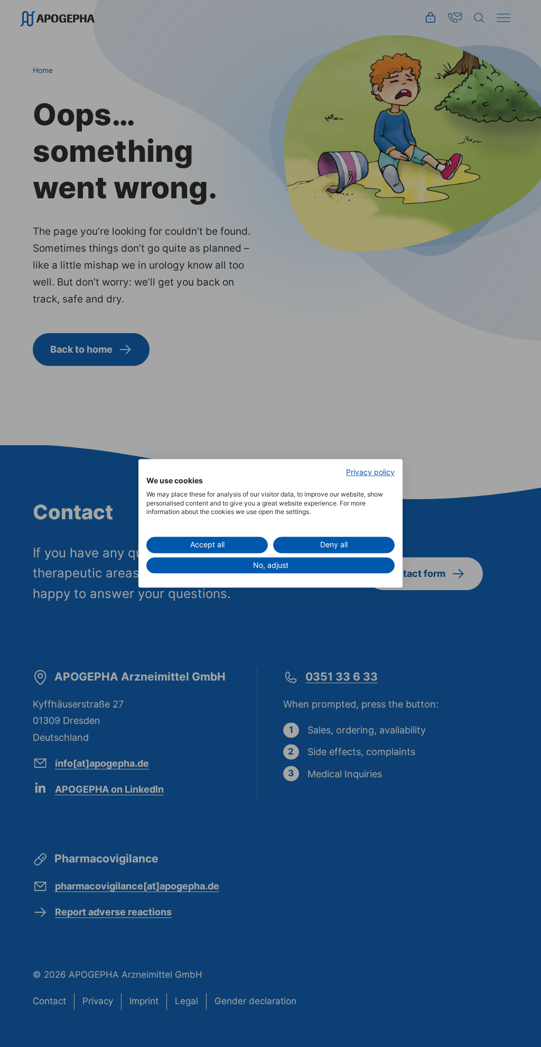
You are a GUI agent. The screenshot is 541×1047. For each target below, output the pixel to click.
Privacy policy (370, 472)
